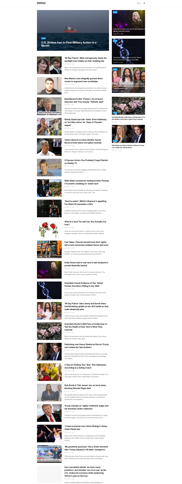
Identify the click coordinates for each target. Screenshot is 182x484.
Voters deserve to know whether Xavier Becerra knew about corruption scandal (82, 141)
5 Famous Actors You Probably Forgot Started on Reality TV (86, 162)
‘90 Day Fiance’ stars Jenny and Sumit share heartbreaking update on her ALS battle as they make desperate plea (86, 306)
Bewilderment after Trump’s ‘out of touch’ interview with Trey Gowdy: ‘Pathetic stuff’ (84, 100)
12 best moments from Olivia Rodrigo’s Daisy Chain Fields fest (85, 428)
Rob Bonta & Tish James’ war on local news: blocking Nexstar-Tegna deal (85, 387)
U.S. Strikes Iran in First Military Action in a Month (68, 43)
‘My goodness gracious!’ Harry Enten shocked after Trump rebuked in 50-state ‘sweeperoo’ (86, 448)
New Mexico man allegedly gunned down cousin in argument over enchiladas (83, 80)
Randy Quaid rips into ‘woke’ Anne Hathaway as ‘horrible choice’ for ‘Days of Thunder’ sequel (85, 122)
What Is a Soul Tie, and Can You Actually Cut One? (85, 223)
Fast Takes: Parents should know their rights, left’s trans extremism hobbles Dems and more (86, 243)
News (43, 38)
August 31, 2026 (46, 49)
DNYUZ (41, 3)
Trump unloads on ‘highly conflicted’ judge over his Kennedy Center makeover (86, 407)
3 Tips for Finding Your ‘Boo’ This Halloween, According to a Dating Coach (85, 366)
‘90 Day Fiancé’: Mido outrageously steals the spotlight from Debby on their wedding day (85, 59)
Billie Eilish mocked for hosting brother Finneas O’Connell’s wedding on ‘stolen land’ (86, 182)
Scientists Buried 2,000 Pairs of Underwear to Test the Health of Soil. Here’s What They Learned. (85, 326)
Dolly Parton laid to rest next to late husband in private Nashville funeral (86, 264)
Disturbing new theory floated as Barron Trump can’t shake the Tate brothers (86, 346)
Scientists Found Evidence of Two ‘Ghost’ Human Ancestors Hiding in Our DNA (83, 284)
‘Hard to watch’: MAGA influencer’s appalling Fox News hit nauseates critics (85, 203)
